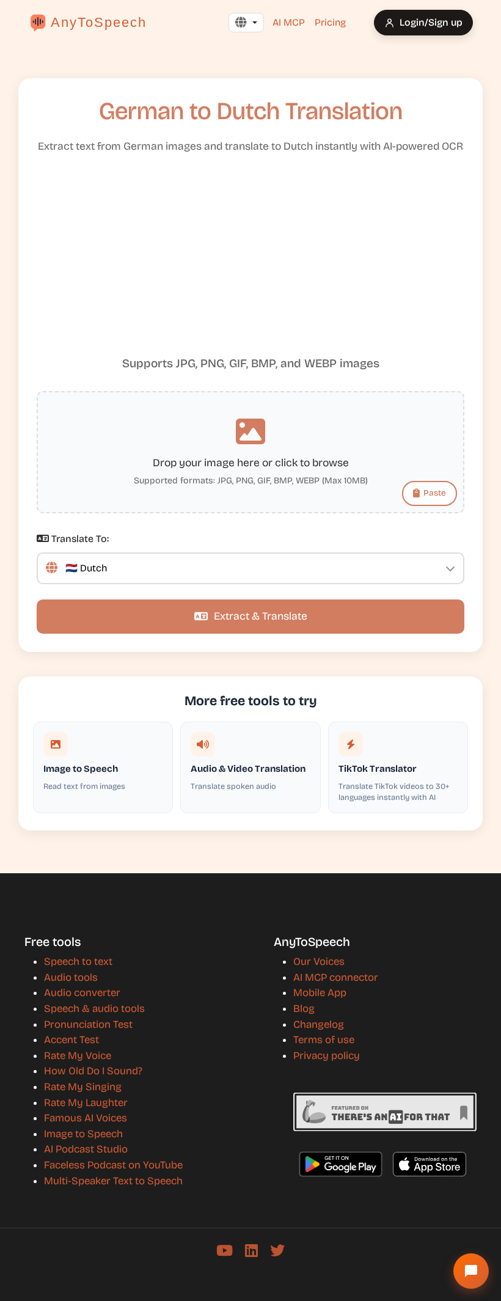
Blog (304, 1008)
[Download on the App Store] (429, 1164)
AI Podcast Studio (86, 1149)
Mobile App (319, 992)
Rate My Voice (77, 1055)
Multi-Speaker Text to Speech (113, 1181)
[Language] (246, 22)
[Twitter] (277, 1250)
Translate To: (79, 538)
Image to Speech (83, 1133)
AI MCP (288, 22)
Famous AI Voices (85, 1118)
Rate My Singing (83, 1086)
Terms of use (323, 1039)
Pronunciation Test (88, 1024)
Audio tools (71, 977)
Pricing (330, 22)
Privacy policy (326, 1055)
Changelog (318, 1024)
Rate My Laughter (86, 1102)
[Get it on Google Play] (340, 1164)
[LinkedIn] (251, 1250)
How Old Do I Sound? (93, 1071)
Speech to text (78, 961)
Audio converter (82, 992)
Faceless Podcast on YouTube (113, 1165)
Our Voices (319, 961)
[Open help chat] (471, 1271)
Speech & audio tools (94, 1008)
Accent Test (71, 1039)
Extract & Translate (260, 616)
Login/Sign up (431, 22)
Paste (434, 493)
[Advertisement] (250, 259)
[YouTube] (224, 1250)
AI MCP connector (335, 977)
